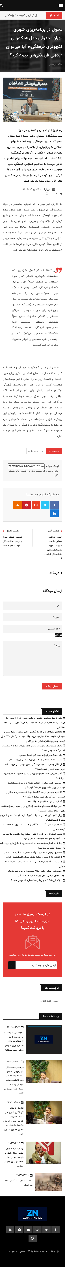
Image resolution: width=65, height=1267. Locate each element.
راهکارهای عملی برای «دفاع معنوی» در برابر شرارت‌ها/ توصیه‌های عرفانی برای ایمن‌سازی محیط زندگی (36, 873)
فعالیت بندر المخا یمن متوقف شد (45, 801)
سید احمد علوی (35, 451)
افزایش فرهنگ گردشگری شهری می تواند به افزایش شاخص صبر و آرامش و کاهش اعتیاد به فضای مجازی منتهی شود (13, 1121)
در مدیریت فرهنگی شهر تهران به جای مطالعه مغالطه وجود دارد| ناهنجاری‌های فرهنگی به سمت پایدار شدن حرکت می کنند (13, 1080)
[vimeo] (33, 1238)
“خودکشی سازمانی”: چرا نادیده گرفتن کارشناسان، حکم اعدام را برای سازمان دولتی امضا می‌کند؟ (13, 1041)
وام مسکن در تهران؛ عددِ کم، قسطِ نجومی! (41, 755)
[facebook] (55, 1229)
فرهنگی (52, 64)
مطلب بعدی (13, 531)
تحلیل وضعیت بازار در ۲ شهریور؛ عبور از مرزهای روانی (35, 760)
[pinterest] (19, 1229)
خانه (60, 64)
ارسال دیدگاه (52, 686)
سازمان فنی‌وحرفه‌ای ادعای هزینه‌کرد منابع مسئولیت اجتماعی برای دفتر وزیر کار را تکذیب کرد (36, 785)
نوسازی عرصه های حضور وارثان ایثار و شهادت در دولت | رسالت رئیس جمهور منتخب (14, 1157)
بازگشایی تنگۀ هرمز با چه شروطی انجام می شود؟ (37, 880)
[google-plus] (37, 1229)
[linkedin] (28, 1229)
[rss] (10, 1229)
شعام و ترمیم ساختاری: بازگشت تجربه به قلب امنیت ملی (33, 852)
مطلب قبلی (53, 531)
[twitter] (46, 1229)
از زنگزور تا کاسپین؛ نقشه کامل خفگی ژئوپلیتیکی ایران (34, 857)
